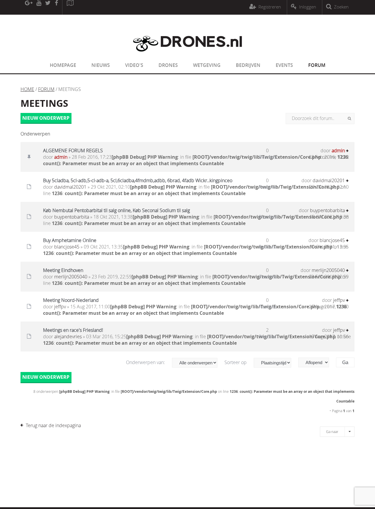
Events (284, 65)
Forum (316, 65)
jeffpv (60, 306)
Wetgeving (207, 65)
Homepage (63, 65)
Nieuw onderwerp (45, 118)
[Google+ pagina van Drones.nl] (28, 7)
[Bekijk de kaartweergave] (70, 7)
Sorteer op (236, 362)
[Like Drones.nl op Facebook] (56, 7)
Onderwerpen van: (146, 362)
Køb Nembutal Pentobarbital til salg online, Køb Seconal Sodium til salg (116, 210)
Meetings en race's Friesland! (73, 330)
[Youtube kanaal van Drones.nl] (38, 7)
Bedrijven (248, 65)
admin (60, 157)
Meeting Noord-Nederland (71, 300)
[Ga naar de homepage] (187, 55)
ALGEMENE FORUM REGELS (73, 150)
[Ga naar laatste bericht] (347, 151)
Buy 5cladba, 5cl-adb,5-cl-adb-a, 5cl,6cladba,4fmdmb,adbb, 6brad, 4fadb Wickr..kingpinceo (137, 180)
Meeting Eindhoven (63, 270)
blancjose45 (66, 246)
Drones (168, 65)
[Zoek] (349, 118)
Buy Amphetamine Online (69, 240)
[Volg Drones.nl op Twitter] (48, 7)
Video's (134, 65)
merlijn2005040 (70, 276)
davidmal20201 (70, 187)
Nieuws (100, 65)
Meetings (44, 103)
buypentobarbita (71, 217)
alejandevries (68, 336)
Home (27, 89)
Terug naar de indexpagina (53, 425)
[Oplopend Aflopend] (316, 362)
